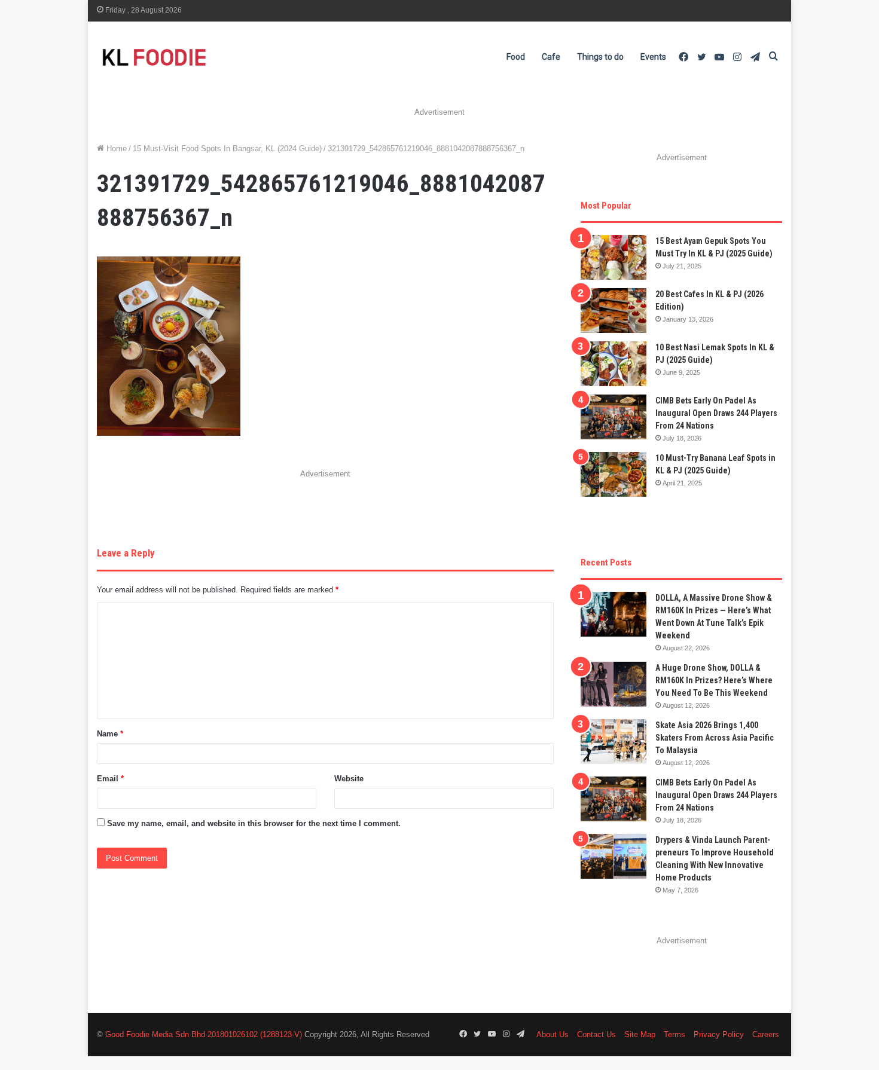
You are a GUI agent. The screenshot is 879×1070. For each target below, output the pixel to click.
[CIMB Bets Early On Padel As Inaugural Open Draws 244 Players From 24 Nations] (613, 417)
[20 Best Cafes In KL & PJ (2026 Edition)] (613, 310)
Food (515, 57)
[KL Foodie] (201, 57)
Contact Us (596, 1034)
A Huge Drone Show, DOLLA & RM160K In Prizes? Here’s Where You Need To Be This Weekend (714, 680)
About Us (552, 1034)
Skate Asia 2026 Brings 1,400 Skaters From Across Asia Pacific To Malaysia (714, 737)
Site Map (639, 1034)
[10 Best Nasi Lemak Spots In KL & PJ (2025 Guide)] (613, 363)
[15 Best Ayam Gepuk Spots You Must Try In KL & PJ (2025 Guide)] (613, 257)
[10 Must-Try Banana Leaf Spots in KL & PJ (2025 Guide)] (613, 474)
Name (110, 733)
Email (110, 778)
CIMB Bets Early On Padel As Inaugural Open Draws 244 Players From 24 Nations (716, 413)
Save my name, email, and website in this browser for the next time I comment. (254, 823)
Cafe (551, 57)
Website (349, 778)
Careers (765, 1034)
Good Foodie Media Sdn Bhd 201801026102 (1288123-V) (203, 1034)
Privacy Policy (719, 1034)
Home (115, 148)
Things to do (600, 57)
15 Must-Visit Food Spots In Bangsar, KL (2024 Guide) (227, 148)
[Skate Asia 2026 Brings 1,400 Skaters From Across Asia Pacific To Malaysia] (613, 741)
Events (653, 57)
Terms (674, 1034)
